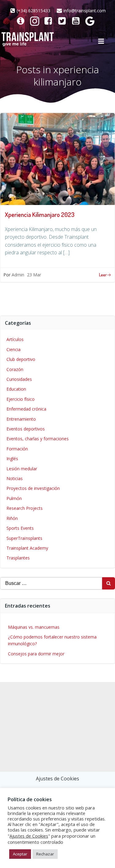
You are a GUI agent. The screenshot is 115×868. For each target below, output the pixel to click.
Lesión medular (21, 469)
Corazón (14, 369)
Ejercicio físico (20, 399)
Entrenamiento (21, 419)
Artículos (15, 339)
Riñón (12, 518)
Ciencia (13, 349)
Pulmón (14, 498)
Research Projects (24, 508)
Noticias (14, 478)
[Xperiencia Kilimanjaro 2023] (57, 158)
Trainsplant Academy (27, 548)
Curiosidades (19, 379)
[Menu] (101, 41)
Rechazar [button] (45, 854)
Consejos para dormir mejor (36, 654)
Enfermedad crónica (26, 409)
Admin (18, 275)
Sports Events (20, 528)
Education (16, 389)
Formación (17, 449)
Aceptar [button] (20, 854)
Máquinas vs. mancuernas (33, 627)
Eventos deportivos (25, 429)
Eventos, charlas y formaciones (37, 439)
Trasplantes (18, 558)
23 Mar (34, 275)
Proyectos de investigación (33, 488)
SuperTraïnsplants (24, 538)
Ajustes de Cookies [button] (57, 778)
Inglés (12, 458)
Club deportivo (20, 359)
